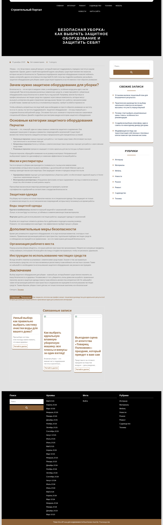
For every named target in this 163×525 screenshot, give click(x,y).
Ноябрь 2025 (51, 424)
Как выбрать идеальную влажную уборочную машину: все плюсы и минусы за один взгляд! (55, 343)
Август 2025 (51, 435)
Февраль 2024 (52, 503)
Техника (108, 6)
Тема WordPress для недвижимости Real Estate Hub (74, 522)
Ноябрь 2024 (51, 469)
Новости (82, 11)
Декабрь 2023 (52, 511)
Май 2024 (50, 492)
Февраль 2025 (52, 458)
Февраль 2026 (52, 412)
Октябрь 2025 (52, 427)
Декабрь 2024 (52, 465)
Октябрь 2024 (51, 473)
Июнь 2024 (50, 488)
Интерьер (71, 6)
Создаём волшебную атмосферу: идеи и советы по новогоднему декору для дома (131, 124)
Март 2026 (50, 408)
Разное (118, 182)
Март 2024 (50, 499)
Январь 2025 (51, 461)
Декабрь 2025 (52, 420)
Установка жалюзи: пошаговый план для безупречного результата (131, 96)
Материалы (120, 165)
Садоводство (95, 6)
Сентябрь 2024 (52, 477)
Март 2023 (50, 514)
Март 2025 (50, 454)
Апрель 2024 (51, 495)
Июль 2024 (50, 484)
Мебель (119, 6)
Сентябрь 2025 (52, 431)
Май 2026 (50, 401)
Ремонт (82, 6)
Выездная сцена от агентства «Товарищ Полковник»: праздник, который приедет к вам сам (88, 346)
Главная (60, 6)
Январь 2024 (51, 507)
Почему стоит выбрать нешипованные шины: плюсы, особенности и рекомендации (130, 115)
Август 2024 (51, 480)
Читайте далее (20, 346)
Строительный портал (26, 9)
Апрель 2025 (51, 450)
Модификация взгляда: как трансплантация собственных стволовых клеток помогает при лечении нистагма (132, 133)
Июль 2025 (50, 439)
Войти (85, 401)
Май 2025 (50, 446)
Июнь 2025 (50, 442)
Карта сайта (95, 11)
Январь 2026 (51, 416)
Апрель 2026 (51, 405)
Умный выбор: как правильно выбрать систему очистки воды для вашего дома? (25, 324)
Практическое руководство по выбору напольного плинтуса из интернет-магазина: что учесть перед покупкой (130, 105)
